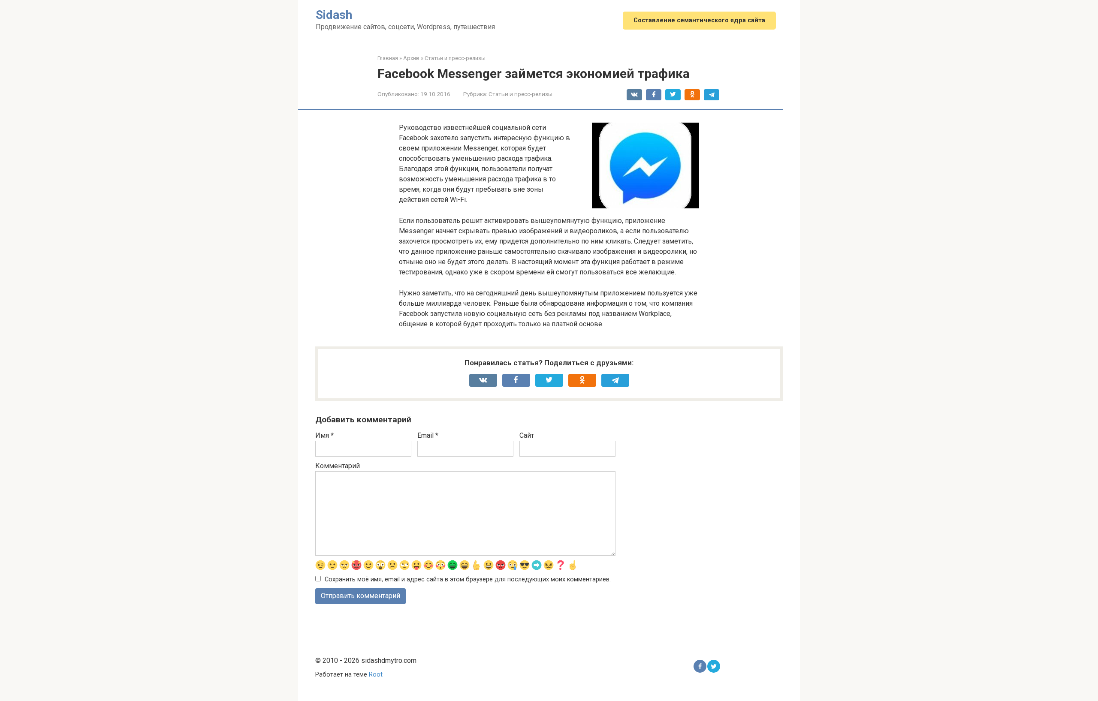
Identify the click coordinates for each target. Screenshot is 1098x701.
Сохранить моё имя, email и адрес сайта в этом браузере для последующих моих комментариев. (468, 579)
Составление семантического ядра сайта (699, 20)
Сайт (526, 435)
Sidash (334, 15)
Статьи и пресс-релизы (520, 93)
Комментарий (337, 466)
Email (427, 435)
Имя (324, 435)
